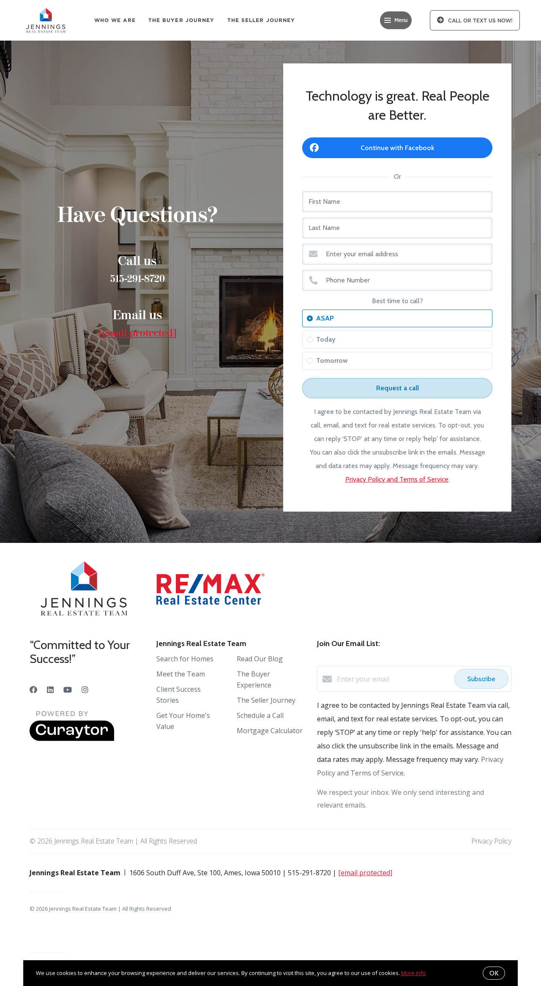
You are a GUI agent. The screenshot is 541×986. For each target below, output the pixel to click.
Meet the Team (180, 674)
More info (413, 973)
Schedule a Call (260, 715)
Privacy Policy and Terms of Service (396, 479)
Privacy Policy (491, 841)
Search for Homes (184, 658)
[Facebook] (33, 690)
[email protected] (137, 333)
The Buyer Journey (181, 20)
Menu (400, 20)
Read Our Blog (260, 658)
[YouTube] (67, 690)
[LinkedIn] (50, 690)
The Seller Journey (261, 20)
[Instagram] (85, 690)
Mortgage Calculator (270, 730)
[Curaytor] (72, 738)
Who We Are (115, 20)
